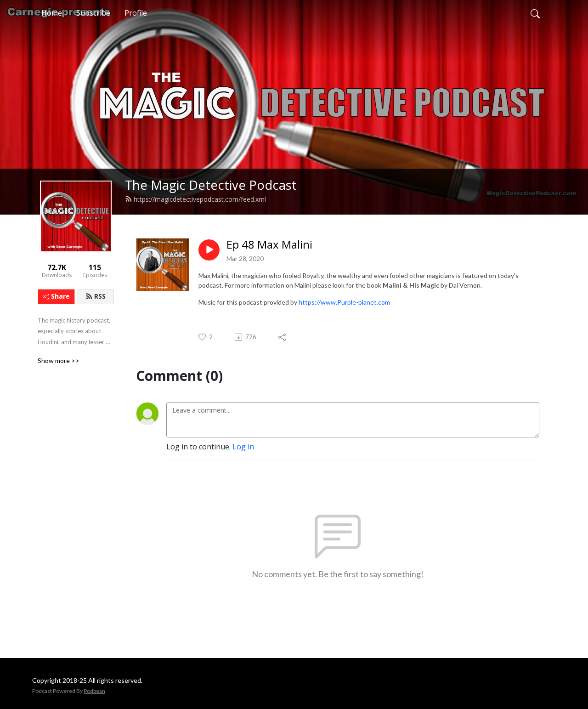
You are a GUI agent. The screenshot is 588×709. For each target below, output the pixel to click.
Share (60, 296)
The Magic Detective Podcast (211, 184)
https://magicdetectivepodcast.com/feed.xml (200, 199)
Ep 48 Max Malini (269, 244)
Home (51, 13)
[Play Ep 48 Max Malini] (209, 250)
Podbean (94, 690)
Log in (243, 447)
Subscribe (93, 13)
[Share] (282, 337)
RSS (100, 296)
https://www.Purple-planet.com (344, 302)
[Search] (535, 13)
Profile (135, 13)
